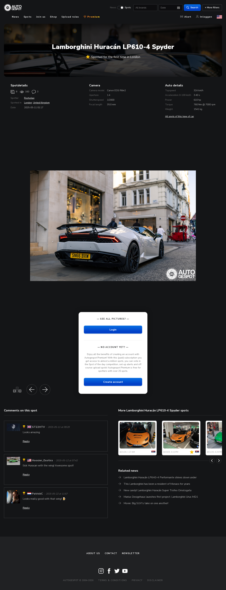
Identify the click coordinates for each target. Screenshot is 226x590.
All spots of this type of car (179, 116)
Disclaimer (155, 580)
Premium (93, 16)
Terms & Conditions (112, 580)
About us (93, 553)
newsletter (131, 553)
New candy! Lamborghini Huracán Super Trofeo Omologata (157, 490)
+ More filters (212, 7)
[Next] (218, 460)
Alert (187, 16)
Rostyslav (29, 98)
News (113, 7)
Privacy (137, 580)
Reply (26, 441)
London (28, 102)
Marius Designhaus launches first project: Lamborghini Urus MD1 (161, 497)
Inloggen (206, 16)
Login (113, 329)
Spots (128, 7)
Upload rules (70, 16)
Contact (111, 553)
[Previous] (212, 460)
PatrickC (37, 494)
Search (194, 7)
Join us (40, 16)
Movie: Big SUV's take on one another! (146, 503)
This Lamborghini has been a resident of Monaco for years (157, 484)
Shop (53, 16)
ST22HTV (38, 427)
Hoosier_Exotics (42, 460)
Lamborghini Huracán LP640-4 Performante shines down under (160, 477)
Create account (113, 382)
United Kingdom (41, 102)
